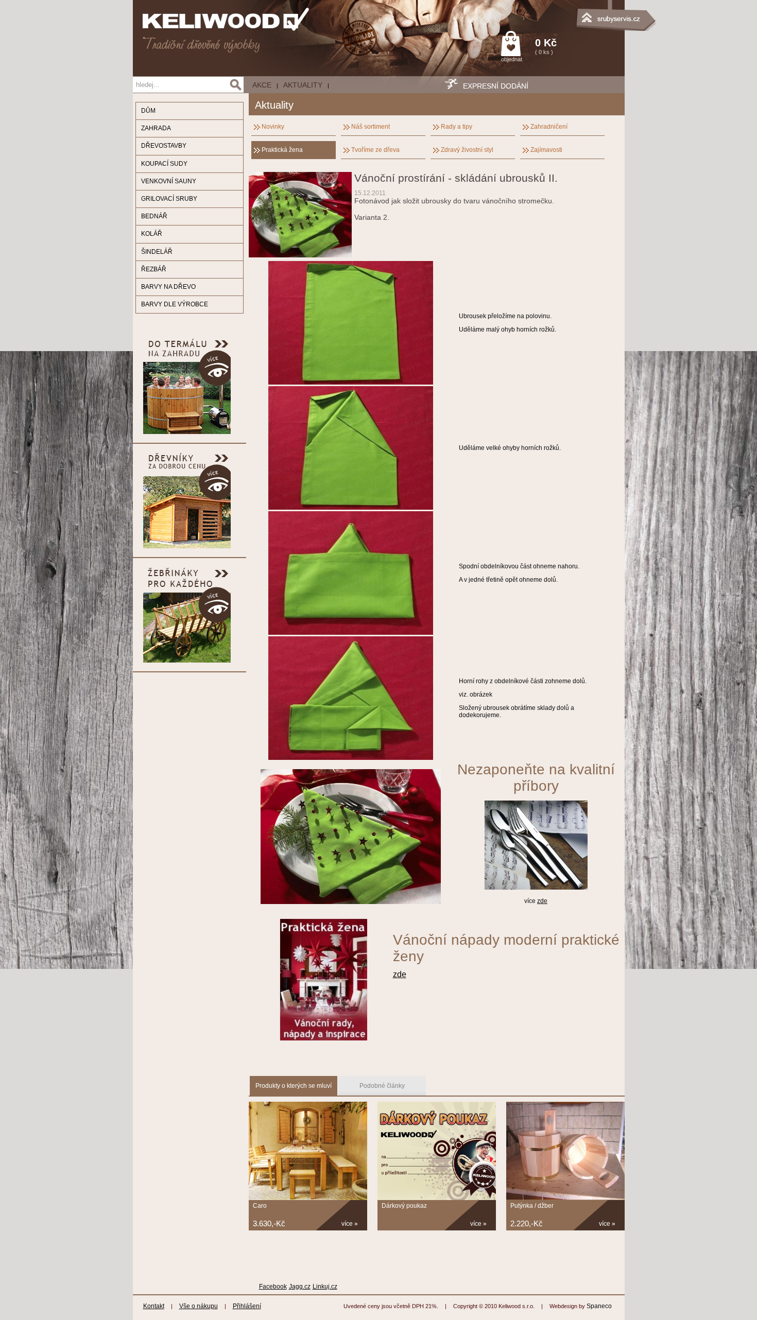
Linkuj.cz (325, 1286)
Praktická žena (282, 149)
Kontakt (153, 1306)
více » (349, 1223)
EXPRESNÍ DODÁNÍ (495, 86)
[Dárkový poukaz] (436, 1198)
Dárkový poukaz (404, 1205)
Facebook (273, 1286)
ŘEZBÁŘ (153, 269)
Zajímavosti (546, 149)
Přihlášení (247, 1306)
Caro (260, 1205)
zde (542, 901)
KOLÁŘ (151, 233)
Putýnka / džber (532, 1205)
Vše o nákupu (198, 1306)
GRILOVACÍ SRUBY (169, 198)
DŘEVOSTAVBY (163, 145)
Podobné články (382, 1085)
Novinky (273, 126)
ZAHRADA (156, 128)
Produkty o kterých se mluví (293, 1085)
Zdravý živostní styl (467, 149)
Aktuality (302, 85)
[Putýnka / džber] (565, 1198)
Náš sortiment (370, 126)
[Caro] (308, 1198)
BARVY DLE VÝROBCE (174, 304)
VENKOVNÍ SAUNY (168, 181)
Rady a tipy (456, 126)
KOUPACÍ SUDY (164, 163)
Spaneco (599, 1306)
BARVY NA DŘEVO (168, 286)
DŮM (148, 110)
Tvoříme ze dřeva (375, 149)
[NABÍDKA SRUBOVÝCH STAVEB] (573, 13)
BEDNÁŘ (154, 216)
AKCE (261, 85)
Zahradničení (548, 126)
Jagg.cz (300, 1286)
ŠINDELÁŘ (157, 251)
